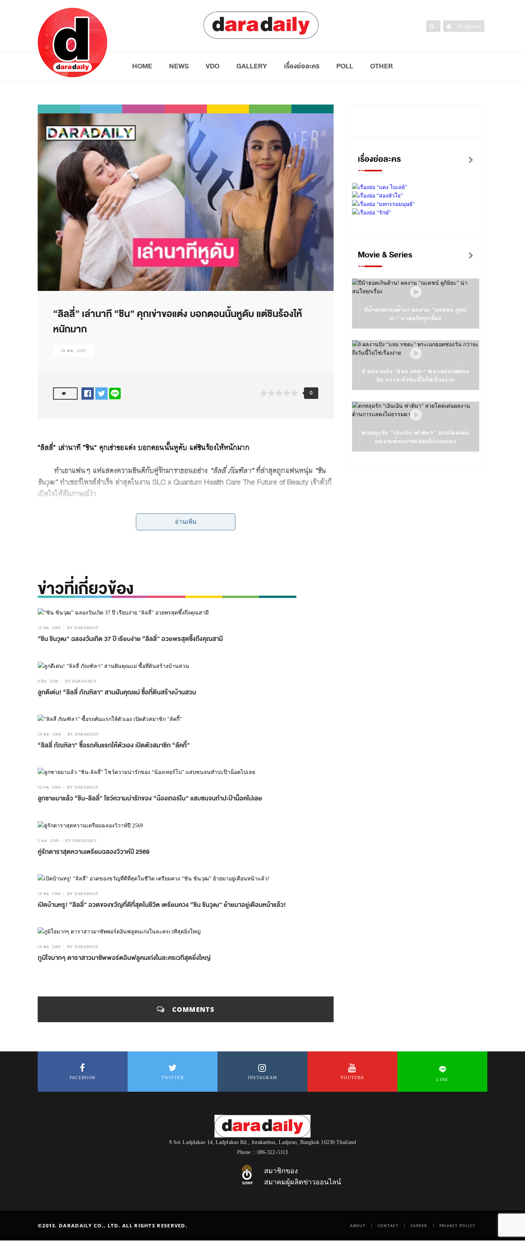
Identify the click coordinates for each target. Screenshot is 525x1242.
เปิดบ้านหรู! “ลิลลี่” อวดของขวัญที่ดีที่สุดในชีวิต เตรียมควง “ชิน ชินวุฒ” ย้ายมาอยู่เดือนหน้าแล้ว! (162, 905)
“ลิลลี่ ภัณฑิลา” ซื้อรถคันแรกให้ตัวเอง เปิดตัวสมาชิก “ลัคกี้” (114, 745)
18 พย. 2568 (49, 894)
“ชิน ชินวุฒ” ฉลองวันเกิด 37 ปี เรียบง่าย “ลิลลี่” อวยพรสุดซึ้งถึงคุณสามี (130, 639)
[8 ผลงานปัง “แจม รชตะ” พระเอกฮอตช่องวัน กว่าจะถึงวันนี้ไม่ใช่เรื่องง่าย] (416, 353)
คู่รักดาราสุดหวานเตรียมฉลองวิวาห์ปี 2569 (94, 852)
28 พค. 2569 (49, 734)
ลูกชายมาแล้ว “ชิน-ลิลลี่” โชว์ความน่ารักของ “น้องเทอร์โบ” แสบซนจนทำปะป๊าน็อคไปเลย (150, 798)
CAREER (418, 1225)
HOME (142, 66)
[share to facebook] (87, 393)
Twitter (172, 1077)
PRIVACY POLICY (457, 1225)
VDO (212, 66)
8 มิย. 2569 (48, 681)
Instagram (262, 1077)
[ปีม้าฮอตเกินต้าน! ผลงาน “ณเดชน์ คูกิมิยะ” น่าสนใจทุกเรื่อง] (416, 292)
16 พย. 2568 (49, 947)
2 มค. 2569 (48, 841)
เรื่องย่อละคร (301, 66)
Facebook (83, 1077)
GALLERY (251, 66)
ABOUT (358, 1225)
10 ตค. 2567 (73, 351)
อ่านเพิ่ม (186, 521)
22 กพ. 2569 (49, 787)
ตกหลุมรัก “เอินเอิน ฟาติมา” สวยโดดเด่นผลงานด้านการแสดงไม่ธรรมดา (416, 437)
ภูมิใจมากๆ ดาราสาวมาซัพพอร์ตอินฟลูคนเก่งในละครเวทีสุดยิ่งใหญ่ (124, 958)
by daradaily (83, 628)
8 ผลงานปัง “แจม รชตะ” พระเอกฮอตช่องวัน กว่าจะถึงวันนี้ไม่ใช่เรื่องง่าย (415, 375)
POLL (344, 66)
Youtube (352, 1077)
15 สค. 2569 (49, 628)
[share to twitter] (101, 393)
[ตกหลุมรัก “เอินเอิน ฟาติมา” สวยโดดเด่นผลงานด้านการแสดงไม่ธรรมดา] (416, 415)
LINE (442, 1079)
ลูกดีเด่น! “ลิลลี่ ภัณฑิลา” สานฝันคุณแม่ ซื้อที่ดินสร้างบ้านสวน (117, 692)
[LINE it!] (115, 393)
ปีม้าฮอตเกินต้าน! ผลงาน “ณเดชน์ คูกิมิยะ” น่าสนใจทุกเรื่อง (415, 314)
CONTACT (388, 1225)
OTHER (381, 66)
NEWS (179, 66)
